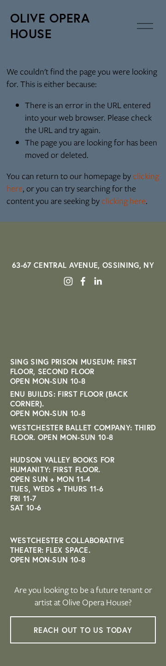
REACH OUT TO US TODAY (83, 630)
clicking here (123, 201)
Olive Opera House (50, 26)
